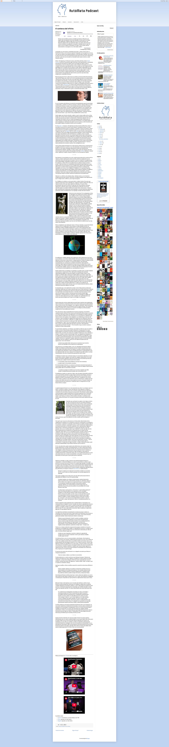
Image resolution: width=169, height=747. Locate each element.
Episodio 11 (60, 125)
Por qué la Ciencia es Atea (108, 93)
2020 (99, 127)
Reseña (99, 176)
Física (66, 726)
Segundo (60, 720)
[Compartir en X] (63, 724)
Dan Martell (100, 197)
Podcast (64, 22)
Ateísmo (99, 160)
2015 (99, 153)
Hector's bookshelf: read (105, 207)
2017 (99, 149)
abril (100, 137)
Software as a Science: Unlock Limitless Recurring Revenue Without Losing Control (103, 195)
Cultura (99, 163)
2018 (99, 148)
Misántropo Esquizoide (108, 75)
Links (82, 22)
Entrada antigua (90, 730)
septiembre (101, 130)
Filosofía (63, 726)
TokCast (82, 150)
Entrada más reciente (60, 730)
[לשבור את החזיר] (103, 263)
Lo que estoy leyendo (103, 181)
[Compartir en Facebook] (64, 724)
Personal (99, 172)
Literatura (100, 169)
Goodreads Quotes (110, 49)
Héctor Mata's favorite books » (108, 321)
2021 (99, 126)
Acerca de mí (76, 22)
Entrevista (60, 717)
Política (99, 175)
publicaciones (66, 84)
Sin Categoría (100, 177)
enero (100, 144)
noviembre (101, 129)
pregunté (68, 131)
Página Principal (57, 22)
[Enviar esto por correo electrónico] (60, 724)
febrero (101, 142)
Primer (59, 719)
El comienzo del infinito (103, 139)
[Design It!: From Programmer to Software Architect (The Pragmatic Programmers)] (103, 295)
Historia (99, 167)
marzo (100, 141)
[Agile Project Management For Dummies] (103, 299)
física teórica (76, 468)
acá (77, 131)
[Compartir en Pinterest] (65, 724)
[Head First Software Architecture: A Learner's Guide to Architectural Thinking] (109, 311)
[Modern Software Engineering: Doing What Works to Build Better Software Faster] (98, 303)
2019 (99, 146)
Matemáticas (100, 170)
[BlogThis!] (62, 724)
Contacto (70, 22)
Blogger (88, 738)
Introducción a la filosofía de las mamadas (108, 56)
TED (66, 655)
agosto (100, 132)
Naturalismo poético (107, 65)
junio (100, 134)
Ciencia (60, 726)
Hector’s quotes (101, 34)
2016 (99, 151)
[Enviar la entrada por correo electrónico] (58, 724)
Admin (99, 159)
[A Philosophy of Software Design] (103, 315)
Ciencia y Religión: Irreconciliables (107, 84)
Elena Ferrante (108, 47)
